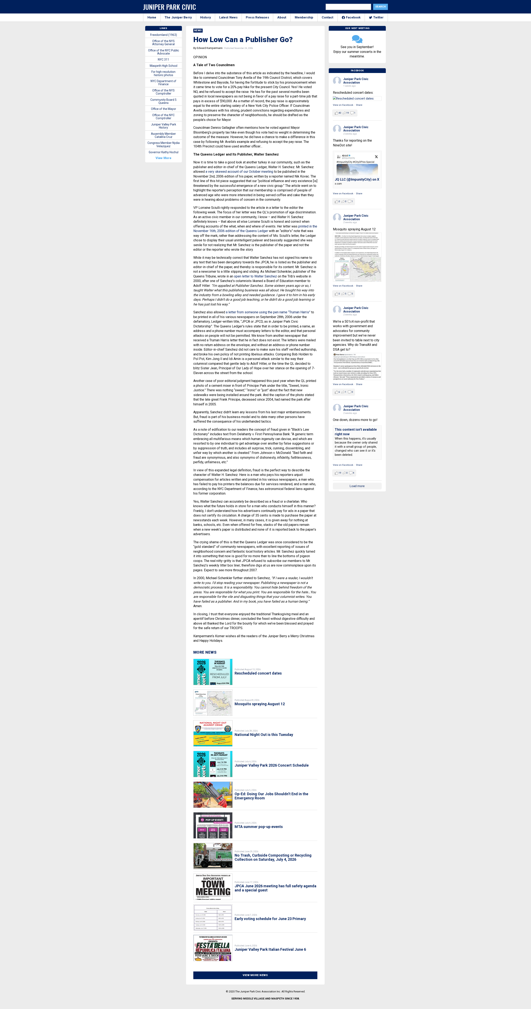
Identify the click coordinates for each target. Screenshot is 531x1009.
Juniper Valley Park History (163, 126)
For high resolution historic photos (163, 73)
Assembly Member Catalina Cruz (163, 135)
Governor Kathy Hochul (163, 152)
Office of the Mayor (163, 109)
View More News (255, 975)
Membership (304, 17)
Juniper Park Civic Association (355, 80)
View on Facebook (343, 105)
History (205, 17)
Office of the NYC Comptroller (163, 116)
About (281, 17)
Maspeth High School (163, 65)
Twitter (378, 17)
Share (359, 105)
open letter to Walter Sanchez (255, 276)
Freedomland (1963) (163, 34)
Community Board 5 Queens (163, 101)
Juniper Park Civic (169, 7)
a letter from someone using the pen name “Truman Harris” (268, 312)
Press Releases (257, 17)
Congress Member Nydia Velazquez (163, 144)
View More (163, 158)
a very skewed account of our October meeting (239, 172)
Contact (328, 17)
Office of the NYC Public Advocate (163, 52)
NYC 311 (163, 59)
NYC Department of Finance (163, 82)
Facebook (353, 17)
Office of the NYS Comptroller (163, 92)
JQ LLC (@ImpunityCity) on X (357, 179)
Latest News (228, 17)
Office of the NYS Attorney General (163, 42)
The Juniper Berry (178, 17)
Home (151, 17)
